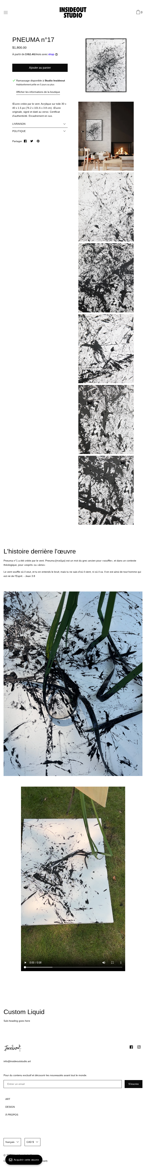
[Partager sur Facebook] (25, 141)
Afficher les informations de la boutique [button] (38, 91)
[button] (139, 12)
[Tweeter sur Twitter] (31, 141)
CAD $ (30, 1142)
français (10, 1142)
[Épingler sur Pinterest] (38, 141)
